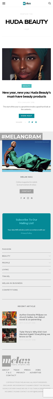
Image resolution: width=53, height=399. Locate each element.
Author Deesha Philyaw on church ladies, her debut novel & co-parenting (33, 317)
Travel (6, 276)
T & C (8, 372)
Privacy (20, 372)
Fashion (6, 249)
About (5, 370)
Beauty (26, 86)
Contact (11, 375)
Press (27, 370)
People (6, 263)
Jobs (38, 370)
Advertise (35, 372)
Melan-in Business (12, 283)
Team (16, 370)
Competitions (10, 290)
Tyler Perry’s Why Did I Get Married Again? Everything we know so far (34, 334)
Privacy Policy (26, 233)
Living (5, 269)
